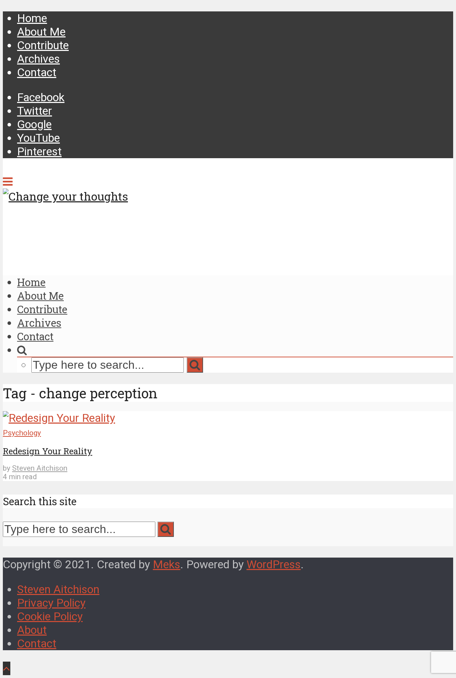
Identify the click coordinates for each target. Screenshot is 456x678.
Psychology (22, 433)
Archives (38, 59)
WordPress (274, 564)
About (32, 630)
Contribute (43, 45)
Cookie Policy (50, 616)
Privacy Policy (51, 603)
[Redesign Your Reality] (59, 418)
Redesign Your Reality (47, 451)
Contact (36, 72)
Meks (166, 564)
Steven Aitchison (39, 468)
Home (32, 18)
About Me (41, 31)
